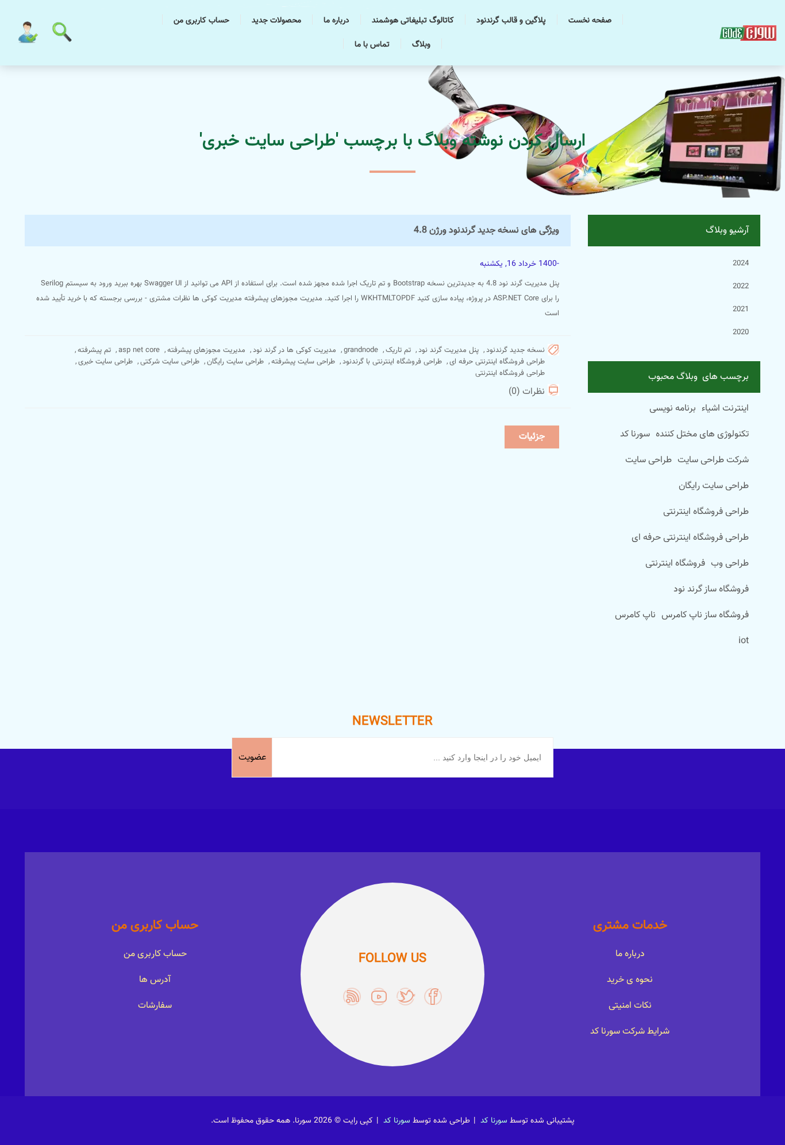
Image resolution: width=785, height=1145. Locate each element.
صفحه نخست (589, 20)
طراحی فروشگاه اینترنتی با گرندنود (392, 362)
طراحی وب (730, 563)
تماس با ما (372, 44)
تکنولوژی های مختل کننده (702, 434)
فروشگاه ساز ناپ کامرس (705, 615)
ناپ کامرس (635, 615)
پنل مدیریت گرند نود (448, 350)
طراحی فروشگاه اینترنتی (510, 373)
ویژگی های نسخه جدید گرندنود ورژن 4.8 (486, 230)
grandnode (361, 350)
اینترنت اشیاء (725, 408)
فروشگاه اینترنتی (675, 563)
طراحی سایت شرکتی (169, 362)
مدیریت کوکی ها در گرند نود (294, 350)
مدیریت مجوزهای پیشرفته (206, 350)
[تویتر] (406, 997)
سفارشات (155, 1006)
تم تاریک (398, 350)
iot (743, 641)
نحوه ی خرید (630, 980)
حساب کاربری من (201, 20)
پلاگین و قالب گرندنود (511, 20)
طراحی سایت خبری (105, 362)
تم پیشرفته (94, 350)
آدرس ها (155, 980)
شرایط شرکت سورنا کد (629, 1031)
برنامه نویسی (672, 408)
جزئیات (532, 437)
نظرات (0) (527, 392)
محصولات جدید (276, 20)
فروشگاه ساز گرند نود (711, 589)
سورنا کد (635, 434)
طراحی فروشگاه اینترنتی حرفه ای (497, 362)
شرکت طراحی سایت (713, 460)
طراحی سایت (648, 460)
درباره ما (336, 20)
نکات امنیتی (630, 1006)
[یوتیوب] (379, 997)
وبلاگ (421, 44)
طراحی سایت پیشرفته (303, 362)
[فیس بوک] (433, 997)
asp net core (139, 350)
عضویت (252, 758)
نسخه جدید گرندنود (515, 350)
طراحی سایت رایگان (235, 362)
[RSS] (352, 997)
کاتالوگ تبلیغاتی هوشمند (413, 20)
